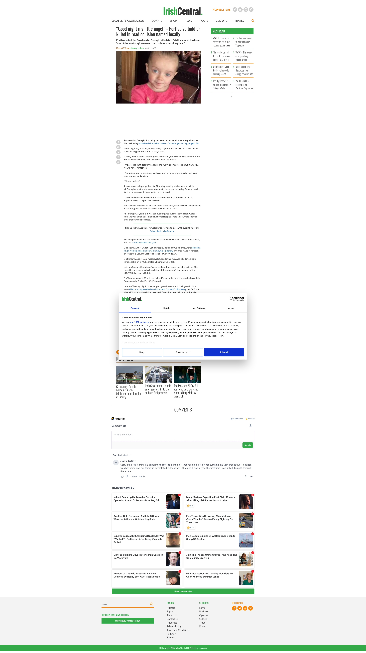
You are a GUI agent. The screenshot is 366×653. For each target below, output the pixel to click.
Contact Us (172, 618)
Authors (171, 607)
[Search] (252, 21)
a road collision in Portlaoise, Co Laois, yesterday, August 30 (168, 143)
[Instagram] (245, 9)
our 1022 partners (139, 322)
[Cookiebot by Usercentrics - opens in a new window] (231, 299)
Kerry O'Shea (122, 48)
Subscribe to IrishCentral (162, 231)
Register (171, 633)
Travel (202, 622)
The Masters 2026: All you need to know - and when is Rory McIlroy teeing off (186, 391)
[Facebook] (235, 9)
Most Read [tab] (219, 31)
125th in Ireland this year (144, 242)
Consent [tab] (135, 308)
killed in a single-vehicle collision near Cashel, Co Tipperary (157, 289)
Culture (203, 618)
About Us (171, 615)
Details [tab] (166, 308)
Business (203, 611)
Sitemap (171, 637)
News (202, 607)
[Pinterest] (251, 9)
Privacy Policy (174, 626)
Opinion (203, 615)
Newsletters (221, 9)
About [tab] (231, 308)
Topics (170, 611)
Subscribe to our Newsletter (127, 620)
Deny (142, 352)
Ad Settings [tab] (199, 308)
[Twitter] (240, 9)
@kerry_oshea (137, 48)
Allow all (224, 352)
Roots (202, 626)
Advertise (172, 622)
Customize (181, 352)
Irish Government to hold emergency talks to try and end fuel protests (158, 389)
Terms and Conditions (178, 630)
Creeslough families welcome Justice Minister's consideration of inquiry (128, 392)
